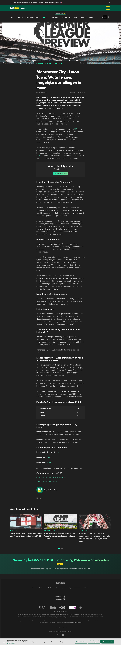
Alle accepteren (107, 641)
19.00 (48, 463)
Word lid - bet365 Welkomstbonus (46, 481)
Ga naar (58, 13)
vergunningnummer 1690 (75, 622)
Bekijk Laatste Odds (60, 173)
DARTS (76, 17)
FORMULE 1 (55, 17)
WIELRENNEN (66, 17)
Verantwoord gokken (61, 587)
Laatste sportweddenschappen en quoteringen (51, 477)
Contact (41, 587)
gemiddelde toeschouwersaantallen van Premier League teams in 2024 (26, 534)
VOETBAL (45, 17)
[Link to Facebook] (80, 64)
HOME (12, 17)
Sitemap (86, 587)
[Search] (109, 17)
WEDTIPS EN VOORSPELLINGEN (28, 17)
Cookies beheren (81, 641)
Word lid (108, 8)
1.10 (75, 129)
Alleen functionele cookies (94, 641)
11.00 (41, 156)
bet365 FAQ (49, 587)
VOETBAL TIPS (83, 530)
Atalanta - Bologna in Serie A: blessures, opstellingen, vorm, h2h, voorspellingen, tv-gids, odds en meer (94, 537)
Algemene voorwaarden (52, 569)
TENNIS (84, 17)
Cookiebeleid (11, 643)
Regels (34, 587)
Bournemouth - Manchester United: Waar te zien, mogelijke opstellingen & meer (60, 536)
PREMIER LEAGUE (54, 64)
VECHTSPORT (93, 17)
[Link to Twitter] (84, 64)
